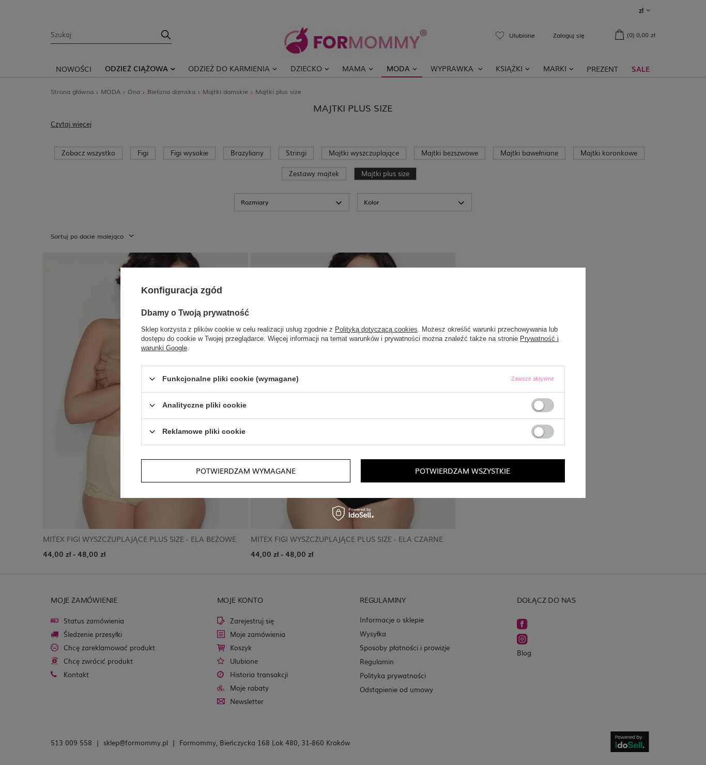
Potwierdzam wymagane (246, 470)
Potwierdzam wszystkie (462, 470)
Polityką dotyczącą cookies (376, 329)
